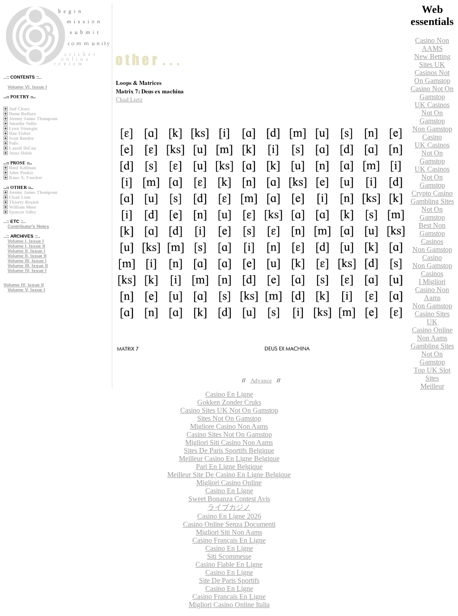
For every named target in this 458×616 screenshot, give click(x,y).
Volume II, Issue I (26, 250)
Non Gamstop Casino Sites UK (432, 314)
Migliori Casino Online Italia (229, 604)
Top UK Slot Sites (432, 374)
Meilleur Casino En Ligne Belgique (229, 458)
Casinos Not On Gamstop (432, 76)
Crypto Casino (432, 193)
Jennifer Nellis (23, 123)
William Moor (22, 207)
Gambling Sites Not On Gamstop (432, 209)
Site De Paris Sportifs (229, 580)
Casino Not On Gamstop (432, 93)
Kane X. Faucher (25, 177)
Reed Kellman (22, 167)
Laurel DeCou (22, 148)
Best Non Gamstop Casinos (432, 233)
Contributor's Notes (28, 226)
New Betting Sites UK (432, 60)
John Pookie (21, 172)
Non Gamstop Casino (432, 133)
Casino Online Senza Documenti (229, 524)
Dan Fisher (19, 133)
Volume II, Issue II (27, 255)
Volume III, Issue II (28, 265)
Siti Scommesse (229, 556)
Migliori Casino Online (229, 482)
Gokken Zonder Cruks (229, 402)
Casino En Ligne (229, 490)
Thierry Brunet (23, 202)
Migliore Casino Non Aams (229, 426)
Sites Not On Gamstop (229, 418)
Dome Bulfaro (22, 113)
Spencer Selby (22, 212)
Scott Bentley (21, 138)
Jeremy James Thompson (33, 118)
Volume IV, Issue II (24, 284)
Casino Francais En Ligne (229, 596)
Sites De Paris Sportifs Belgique (229, 450)
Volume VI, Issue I (27, 86)
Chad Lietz (19, 197)
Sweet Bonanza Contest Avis (229, 499)
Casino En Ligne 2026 (229, 516)
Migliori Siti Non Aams (229, 532)
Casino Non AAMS (432, 44)
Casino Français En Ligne (229, 540)
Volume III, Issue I (27, 260)
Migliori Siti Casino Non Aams (229, 442)
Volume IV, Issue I (27, 270)
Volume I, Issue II (26, 245)
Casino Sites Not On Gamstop (229, 434)
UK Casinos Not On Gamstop (432, 113)
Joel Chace (19, 108)
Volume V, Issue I (26, 289)
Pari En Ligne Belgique (229, 466)
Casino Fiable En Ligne (229, 564)
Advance (261, 380)
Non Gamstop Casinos (432, 269)
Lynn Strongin (23, 128)
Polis (13, 143)
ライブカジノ (229, 507)
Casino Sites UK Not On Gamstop (229, 410)
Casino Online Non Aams (432, 334)
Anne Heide (20, 153)
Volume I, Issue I (26, 241)
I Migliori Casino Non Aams (432, 290)
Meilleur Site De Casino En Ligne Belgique (229, 474)
